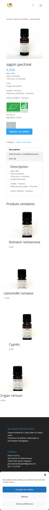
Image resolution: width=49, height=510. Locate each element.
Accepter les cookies (24, 489)
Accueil (9, 19)
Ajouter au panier (19, 131)
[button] (45, 475)
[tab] (24, 149)
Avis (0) (12, 158)
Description (14, 149)
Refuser (24, 497)
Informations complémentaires (24, 154)
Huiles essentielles (20, 19)
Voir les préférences (24, 504)
